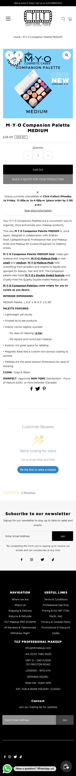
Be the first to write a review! (38, 469)
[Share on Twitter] (38, 389)
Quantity (38, 147)
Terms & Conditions (55, 599)
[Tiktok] (53, 560)
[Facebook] (21, 560)
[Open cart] (70, 18)
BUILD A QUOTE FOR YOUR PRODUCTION (38, 179)
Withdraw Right (20, 633)
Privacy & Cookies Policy (56, 621)
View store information (38, 210)
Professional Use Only (56, 604)
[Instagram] (31, 560)
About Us (20, 604)
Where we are (20, 599)
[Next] (19, 55)
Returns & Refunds (20, 616)
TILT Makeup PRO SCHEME (20, 621)
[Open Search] (63, 19)
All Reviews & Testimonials (20, 627)
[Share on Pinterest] (44, 389)
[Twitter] (42, 560)
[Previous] (9, 55)
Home (17, 36)
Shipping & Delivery (20, 610)
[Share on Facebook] (31, 389)
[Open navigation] (11, 18)
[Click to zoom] (66, 55)
